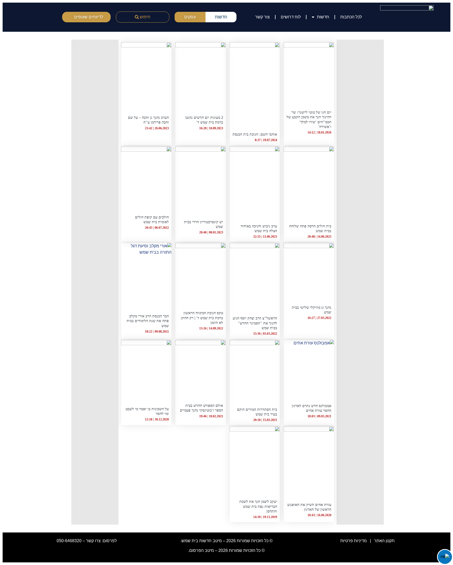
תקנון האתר (384, 541)
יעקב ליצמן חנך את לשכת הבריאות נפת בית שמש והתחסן (258, 506)
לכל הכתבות (351, 17)
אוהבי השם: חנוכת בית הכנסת (255, 134)
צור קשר (262, 17)
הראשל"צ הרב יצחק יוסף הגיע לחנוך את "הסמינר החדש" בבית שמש (255, 323)
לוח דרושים (291, 17)
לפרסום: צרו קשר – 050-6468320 (87, 541)
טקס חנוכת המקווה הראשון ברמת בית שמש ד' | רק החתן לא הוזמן (202, 317)
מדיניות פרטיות (353, 541)
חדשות (323, 17)
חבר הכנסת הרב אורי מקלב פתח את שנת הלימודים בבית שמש (148, 321)
